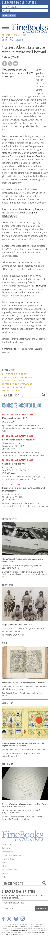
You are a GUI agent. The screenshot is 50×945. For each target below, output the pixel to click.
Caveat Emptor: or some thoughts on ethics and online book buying (24, 629)
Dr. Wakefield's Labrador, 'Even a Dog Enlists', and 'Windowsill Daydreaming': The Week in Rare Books (25, 574)
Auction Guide (9, 859)
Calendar (6, 848)
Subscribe (6, 844)
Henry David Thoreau (14, 380)
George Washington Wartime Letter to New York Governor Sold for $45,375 (24, 805)
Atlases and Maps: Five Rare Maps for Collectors (23, 682)
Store (4, 865)
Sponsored (8, 584)
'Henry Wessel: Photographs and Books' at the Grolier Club (22, 560)
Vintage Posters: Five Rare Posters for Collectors (24, 749)
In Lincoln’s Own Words (13, 634)
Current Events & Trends (14, 35)
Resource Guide (9, 869)
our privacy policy (18, 926)
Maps (4, 643)
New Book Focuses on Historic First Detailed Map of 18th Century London (24, 687)
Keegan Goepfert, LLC (14, 418)
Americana (7, 764)
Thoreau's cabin (11, 390)
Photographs (9, 519)
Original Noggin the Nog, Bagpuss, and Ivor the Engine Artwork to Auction (23, 744)
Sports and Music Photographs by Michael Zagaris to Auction (21, 566)
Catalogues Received (11, 855)
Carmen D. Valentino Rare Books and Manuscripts (23, 489)
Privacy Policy (42, 932)
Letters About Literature (17, 384)
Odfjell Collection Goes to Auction (17, 624)
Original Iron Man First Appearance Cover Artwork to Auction (21, 754)
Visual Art (7, 703)
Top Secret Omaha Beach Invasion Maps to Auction (22, 694)
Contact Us (7, 873)
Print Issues (7, 851)
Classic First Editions (13, 463)
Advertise (6, 877)
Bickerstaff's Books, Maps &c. (19, 439)
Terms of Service (11, 934)
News (4, 862)
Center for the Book (14, 374)
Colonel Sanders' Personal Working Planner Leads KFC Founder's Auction (22, 817)
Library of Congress (14, 387)
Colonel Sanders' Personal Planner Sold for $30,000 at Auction (22, 811)
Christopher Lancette (12, 39)
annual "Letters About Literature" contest (23, 156)
